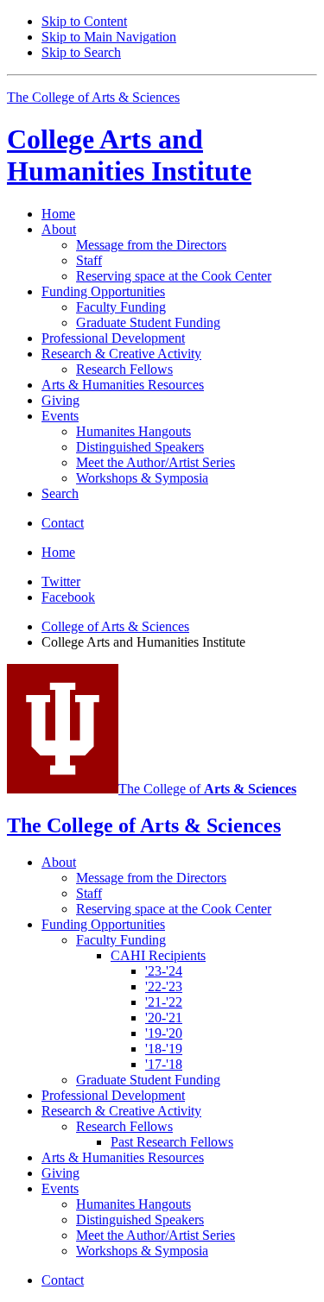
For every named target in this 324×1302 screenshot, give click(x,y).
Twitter (60, 581)
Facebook (68, 597)
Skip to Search (81, 52)
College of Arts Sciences (115, 626)
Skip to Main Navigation (108, 36)
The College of (207, 788)
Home (58, 213)
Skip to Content (84, 21)
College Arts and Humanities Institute (129, 154)
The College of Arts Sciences (93, 97)
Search (60, 493)
